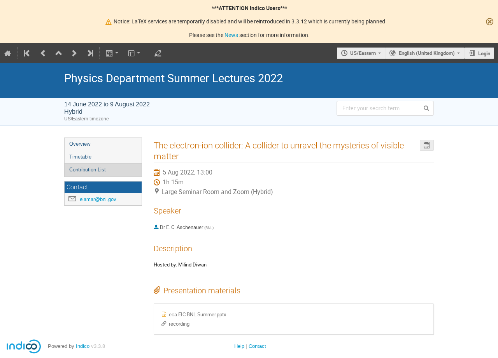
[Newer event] (74, 53)
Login (484, 53)
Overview (79, 144)
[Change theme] (135, 53)
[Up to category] (59, 53)
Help (239, 346)
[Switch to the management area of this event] (158, 53)
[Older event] (43, 53)
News (231, 35)
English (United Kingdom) (427, 52)
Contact (257, 346)
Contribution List (87, 170)
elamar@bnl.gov (98, 199)
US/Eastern (363, 52)
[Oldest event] (27, 53)
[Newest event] (89, 53)
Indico (82, 346)
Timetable (80, 157)
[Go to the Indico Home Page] (8, 53)
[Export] (113, 53)
